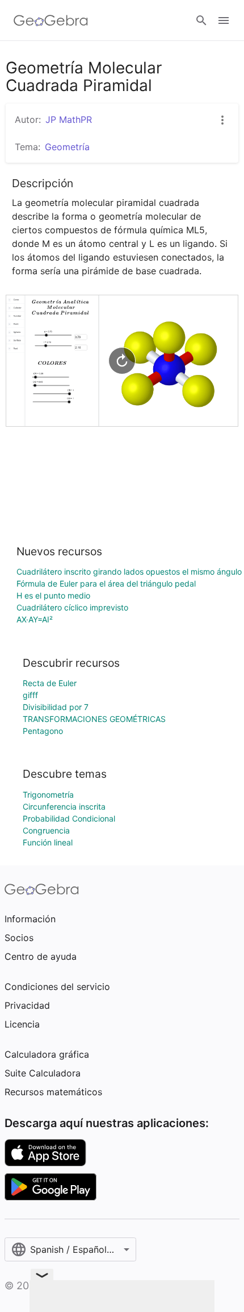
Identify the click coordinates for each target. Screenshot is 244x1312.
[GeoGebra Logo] (51, 20)
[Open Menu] (223, 20)
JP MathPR (68, 119)
